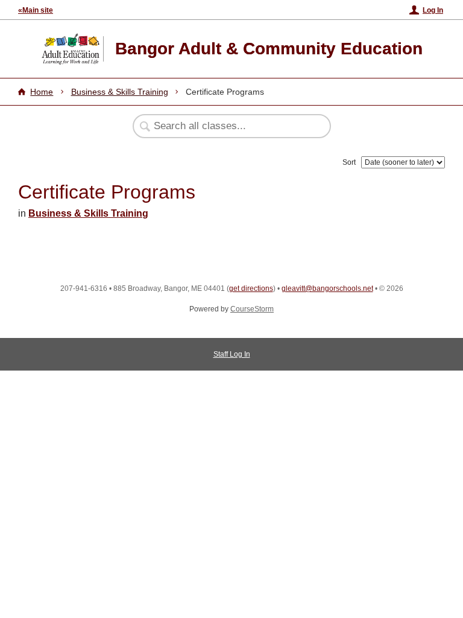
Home (41, 92)
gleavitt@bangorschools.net (327, 288)
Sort (349, 162)
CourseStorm (252, 309)
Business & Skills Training (119, 92)
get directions (251, 288)
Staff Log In (231, 354)
